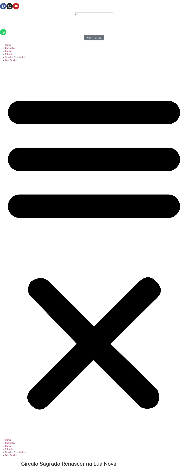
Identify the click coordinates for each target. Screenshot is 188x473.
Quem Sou (10, 48)
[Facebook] (3, 6)
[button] (94, 250)
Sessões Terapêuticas (15, 57)
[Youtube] (16, 6)
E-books (9, 54)
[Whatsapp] (3, 32)
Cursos (8, 51)
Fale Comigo (11, 60)
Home (8, 45)
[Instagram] (9, 6)
